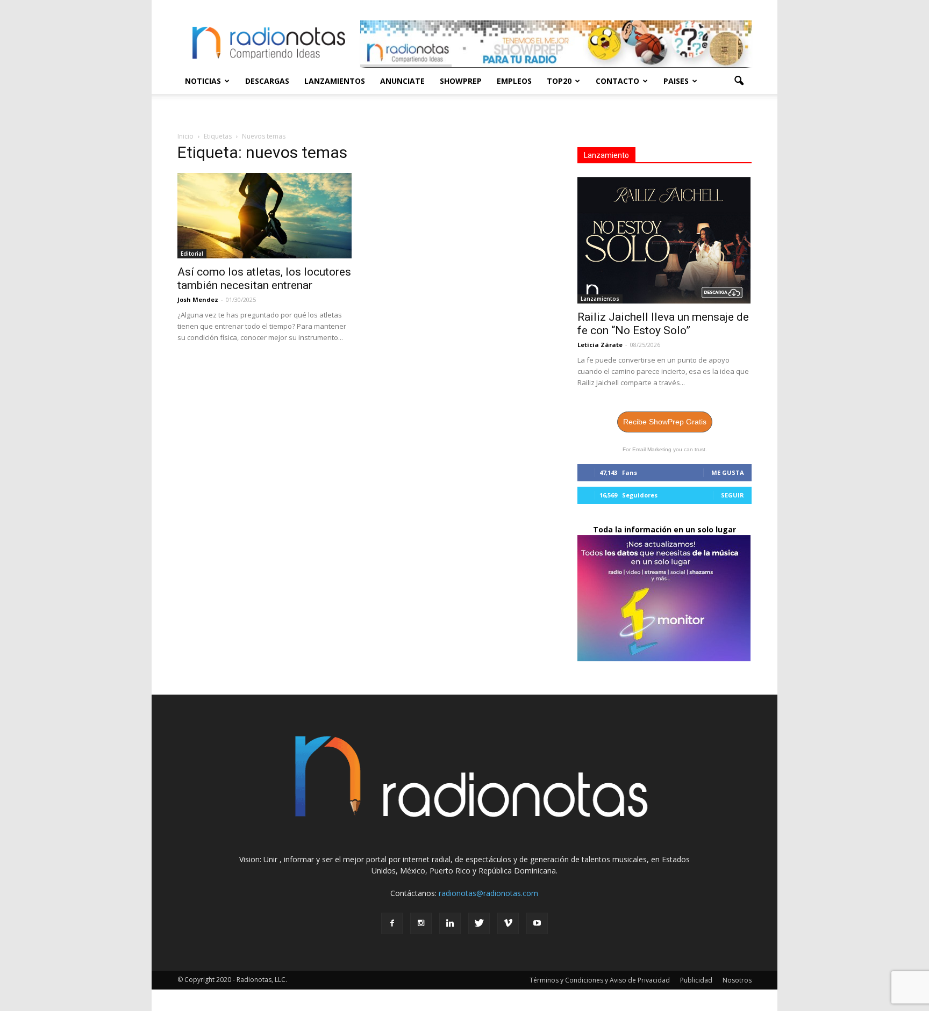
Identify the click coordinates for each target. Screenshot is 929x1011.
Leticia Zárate (600, 345)
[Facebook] (392, 923)
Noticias (203, 81)
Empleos (514, 81)
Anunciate (402, 81)
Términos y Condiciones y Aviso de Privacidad (600, 980)
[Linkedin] (450, 923)
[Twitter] (479, 923)
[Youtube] (537, 923)
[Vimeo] (508, 923)
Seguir (732, 495)
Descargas (267, 81)
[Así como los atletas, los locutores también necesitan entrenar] (264, 215)
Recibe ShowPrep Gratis (664, 421)
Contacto (617, 81)
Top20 (559, 81)
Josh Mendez (197, 299)
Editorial (192, 253)
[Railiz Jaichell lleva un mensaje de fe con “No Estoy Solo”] (664, 240)
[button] (739, 81)
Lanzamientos (334, 81)
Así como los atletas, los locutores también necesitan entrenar (264, 278)
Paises (676, 81)
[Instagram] (421, 923)
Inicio (185, 136)
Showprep (461, 81)
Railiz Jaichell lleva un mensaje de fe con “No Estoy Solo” (663, 323)
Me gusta (727, 472)
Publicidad (696, 980)
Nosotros (737, 980)
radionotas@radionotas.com (488, 893)
